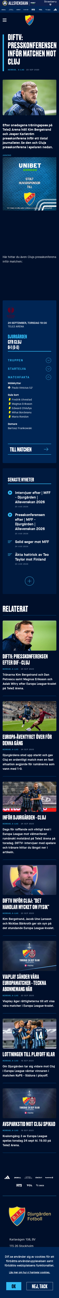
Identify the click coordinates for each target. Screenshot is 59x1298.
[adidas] (50, 9)
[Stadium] (13, 9)
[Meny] (4, 20)
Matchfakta (19, 377)
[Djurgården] (29, 20)
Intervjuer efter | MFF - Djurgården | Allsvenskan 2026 (32, 497)
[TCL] (36, 9)
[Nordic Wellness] (6, 9)
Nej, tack (40, 1286)
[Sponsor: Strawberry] (50, 2)
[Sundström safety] (21, 9)
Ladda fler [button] (29, 581)
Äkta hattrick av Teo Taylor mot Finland (32, 557)
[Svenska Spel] (28, 9)
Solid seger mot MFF (32, 542)
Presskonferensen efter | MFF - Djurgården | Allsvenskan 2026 (30, 522)
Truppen (15, 360)
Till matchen (20, 449)
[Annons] (29, 183)
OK (14, 1286)
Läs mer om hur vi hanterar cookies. (29, 1272)
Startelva (17, 369)
